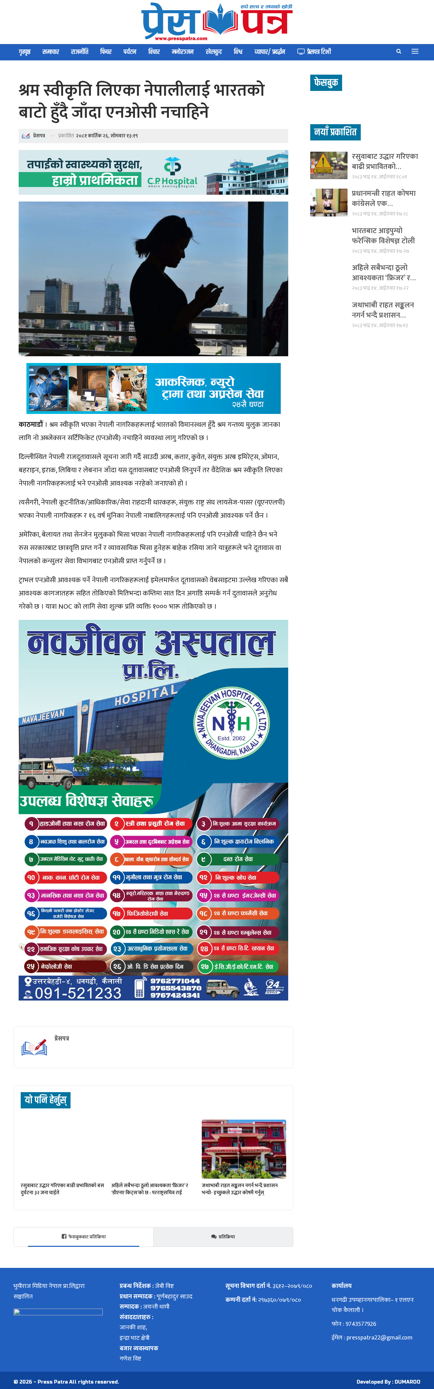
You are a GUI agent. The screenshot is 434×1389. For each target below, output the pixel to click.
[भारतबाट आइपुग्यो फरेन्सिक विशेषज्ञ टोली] (329, 239)
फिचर (106, 52)
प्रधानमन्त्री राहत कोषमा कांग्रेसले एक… (384, 198)
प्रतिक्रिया (227, 1237)
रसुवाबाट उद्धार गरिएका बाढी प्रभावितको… (385, 161)
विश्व (238, 52)
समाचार (51, 52)
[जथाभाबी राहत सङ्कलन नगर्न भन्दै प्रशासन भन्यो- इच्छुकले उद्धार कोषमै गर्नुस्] (244, 1149)
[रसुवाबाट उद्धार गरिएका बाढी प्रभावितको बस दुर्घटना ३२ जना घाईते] (63, 1149)
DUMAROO (407, 1382)
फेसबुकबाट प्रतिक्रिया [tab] (87, 1237)
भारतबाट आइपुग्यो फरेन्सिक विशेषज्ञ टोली (383, 236)
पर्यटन (130, 52)
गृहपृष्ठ (25, 52)
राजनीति (79, 52)
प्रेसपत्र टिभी (319, 52)
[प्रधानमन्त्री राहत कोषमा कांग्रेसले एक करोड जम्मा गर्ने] (329, 202)
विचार (154, 52)
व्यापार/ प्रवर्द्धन (270, 52)
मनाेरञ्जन (183, 52)
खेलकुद (214, 52)
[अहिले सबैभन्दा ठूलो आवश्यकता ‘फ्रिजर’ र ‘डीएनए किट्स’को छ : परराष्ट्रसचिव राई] (153, 1149)
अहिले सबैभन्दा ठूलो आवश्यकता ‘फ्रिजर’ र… (384, 273)
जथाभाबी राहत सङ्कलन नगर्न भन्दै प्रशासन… (383, 310)
